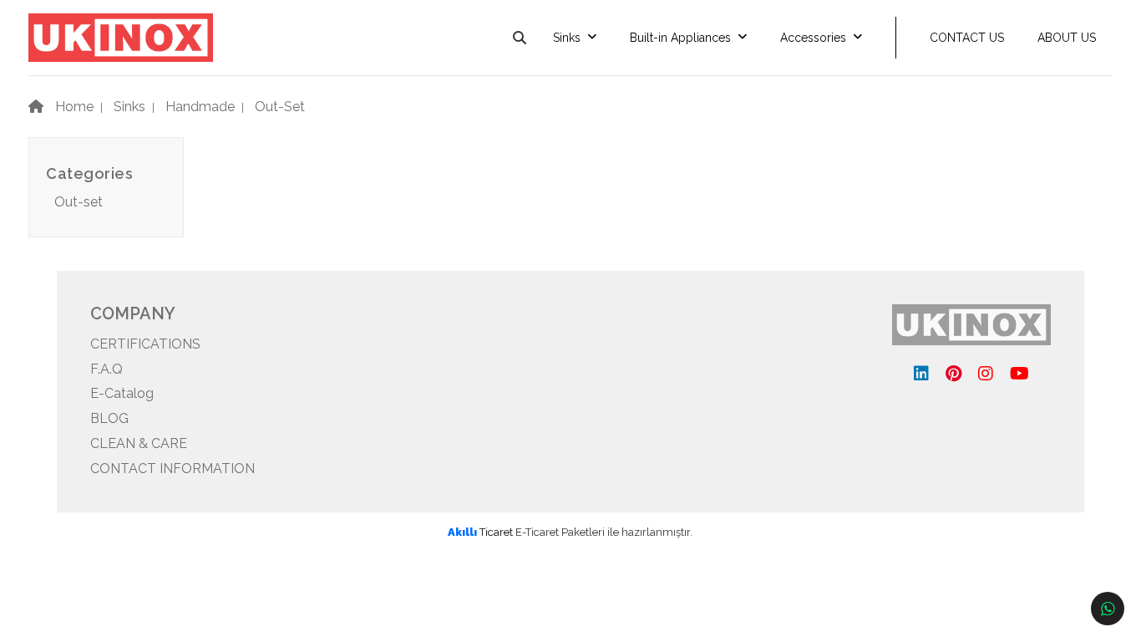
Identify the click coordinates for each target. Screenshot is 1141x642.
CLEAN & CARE (138, 443)
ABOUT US (1066, 37)
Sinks (567, 37)
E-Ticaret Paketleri (560, 532)
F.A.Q (106, 369)
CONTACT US (967, 37)
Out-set (78, 202)
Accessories (813, 37)
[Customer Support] (1107, 608)
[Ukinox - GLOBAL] (120, 37)
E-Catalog (122, 393)
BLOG (109, 418)
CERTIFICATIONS (145, 344)
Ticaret (480, 532)
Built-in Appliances (680, 37)
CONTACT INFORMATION (172, 468)
